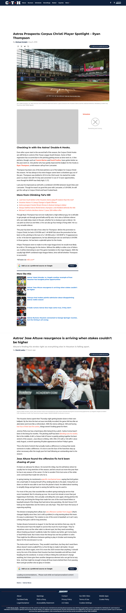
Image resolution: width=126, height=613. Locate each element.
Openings (40, 596)
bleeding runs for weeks (68, 434)
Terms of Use (84, 599)
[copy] (28, 46)
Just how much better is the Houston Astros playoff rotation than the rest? (46, 200)
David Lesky (20, 350)
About (19, 596)
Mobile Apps (103, 596)
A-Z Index (65, 603)
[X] (114, 2)
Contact (65, 596)
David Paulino (55, 160)
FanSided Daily (22, 599)
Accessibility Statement (45, 603)
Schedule (38, 3)
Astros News (27, 583)
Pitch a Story (41, 599)
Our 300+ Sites (84, 596)
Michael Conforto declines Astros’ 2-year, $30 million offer (40, 210)
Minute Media (14, 608)
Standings (46, 3)
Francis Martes (41, 160)
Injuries (61, 3)
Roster (54, 3)
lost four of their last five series (28, 427)
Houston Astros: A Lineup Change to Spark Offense (38, 202)
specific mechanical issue (51, 479)
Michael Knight (21, 42)
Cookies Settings (85, 603)
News (24, 3)
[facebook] (110, 2)
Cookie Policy (104, 599)
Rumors (30, 3)
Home (19, 583)
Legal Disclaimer (23, 603)
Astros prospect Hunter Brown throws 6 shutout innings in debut (42, 205)
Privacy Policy (67, 599)
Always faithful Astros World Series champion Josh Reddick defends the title (47, 208)
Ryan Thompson (23, 165)
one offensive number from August (59, 512)
